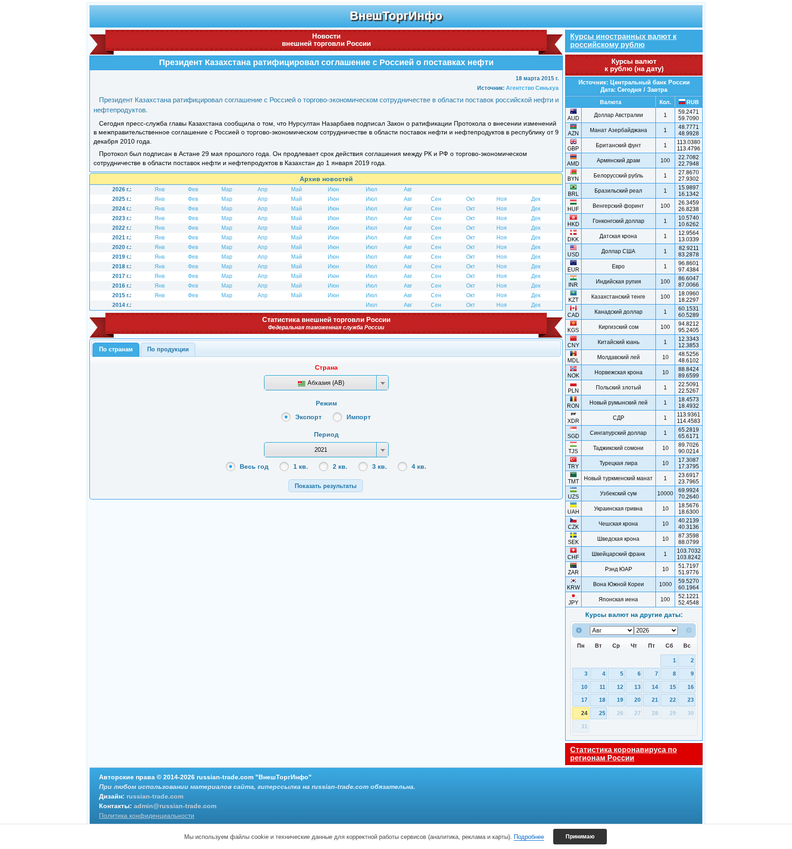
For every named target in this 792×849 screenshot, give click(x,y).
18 (602, 700)
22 (673, 700)
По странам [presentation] (116, 349)
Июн (333, 189)
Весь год (254, 466)
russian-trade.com (154, 796)
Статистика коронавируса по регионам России (623, 754)
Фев (193, 189)
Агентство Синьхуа (532, 88)
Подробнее (529, 836)
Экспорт (308, 417)
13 (637, 687)
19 (620, 700)
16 (691, 687)
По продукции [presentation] (168, 349)
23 (691, 700)
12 (620, 687)
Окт (470, 199)
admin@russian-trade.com (175, 806)
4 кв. (419, 466)
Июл (371, 189)
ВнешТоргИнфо (396, 15)
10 (584, 687)
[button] (325, 485)
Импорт (358, 417)
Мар (226, 189)
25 (602, 713)
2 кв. (340, 466)
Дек (535, 199)
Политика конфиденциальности (146, 815)
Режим (326, 403)
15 (673, 687)
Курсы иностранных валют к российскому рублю (623, 41)
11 (602, 687)
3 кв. (379, 466)
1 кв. (300, 466)
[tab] (116, 350)
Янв (159, 189)
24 (584, 713)
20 (637, 700)
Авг (408, 189)
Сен (436, 199)
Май (296, 189)
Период (326, 434)
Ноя (501, 199)
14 (655, 687)
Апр (263, 189)
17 (584, 700)
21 (655, 700)
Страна (326, 367)
